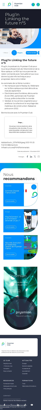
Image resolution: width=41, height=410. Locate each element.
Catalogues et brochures (10, 386)
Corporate (24, 373)
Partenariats (31, 53)
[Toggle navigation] (3, 4)
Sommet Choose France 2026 (12, 192)
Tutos (23, 383)
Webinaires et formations (29, 386)
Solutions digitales (27, 366)
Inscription (6, 368)
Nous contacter (7, 371)
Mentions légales (4, 407)
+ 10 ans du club (7, 366)
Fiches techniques (8, 383)
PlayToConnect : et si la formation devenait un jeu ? (13, 219)
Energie (24, 363)
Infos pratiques (7, 388)
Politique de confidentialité (18, 405)
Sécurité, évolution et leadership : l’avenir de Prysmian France (13, 245)
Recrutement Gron (5, 405)
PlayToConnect (7, 363)
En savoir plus (15, 291)
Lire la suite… (10, 201)
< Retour (5, 52)
